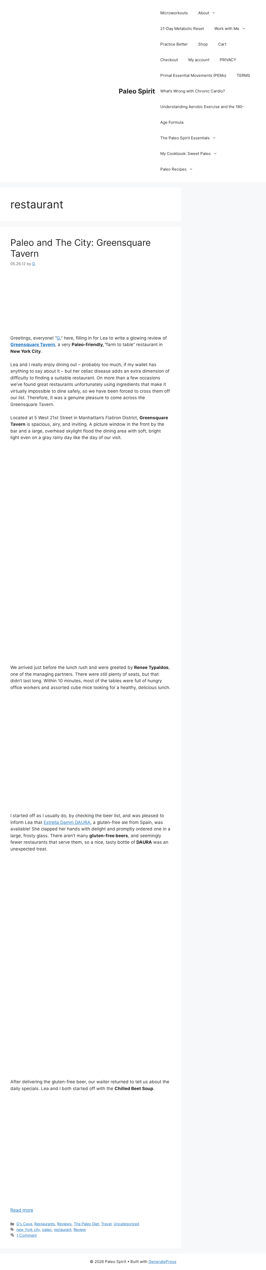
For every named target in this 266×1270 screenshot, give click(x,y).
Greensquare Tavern (32, 344)
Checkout (169, 59)
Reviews (64, 1224)
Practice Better (174, 44)
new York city (28, 1229)
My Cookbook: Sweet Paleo (185, 153)
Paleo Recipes (173, 169)
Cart (222, 44)
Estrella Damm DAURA (67, 822)
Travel (106, 1224)
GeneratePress (162, 1261)
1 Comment (26, 1235)
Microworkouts (174, 12)
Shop (203, 44)
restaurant (62, 1229)
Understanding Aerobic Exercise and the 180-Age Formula (202, 114)
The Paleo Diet (86, 1224)
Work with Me (226, 28)
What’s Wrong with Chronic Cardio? (192, 91)
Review (80, 1229)
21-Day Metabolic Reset (182, 28)
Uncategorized (126, 1224)
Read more (21, 1210)
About (203, 12)
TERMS (243, 75)
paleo (47, 1229)
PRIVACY (228, 59)
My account (198, 59)
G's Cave (24, 1224)
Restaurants (44, 1224)
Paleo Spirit (137, 91)
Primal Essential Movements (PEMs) (193, 75)
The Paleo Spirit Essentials (185, 137)
